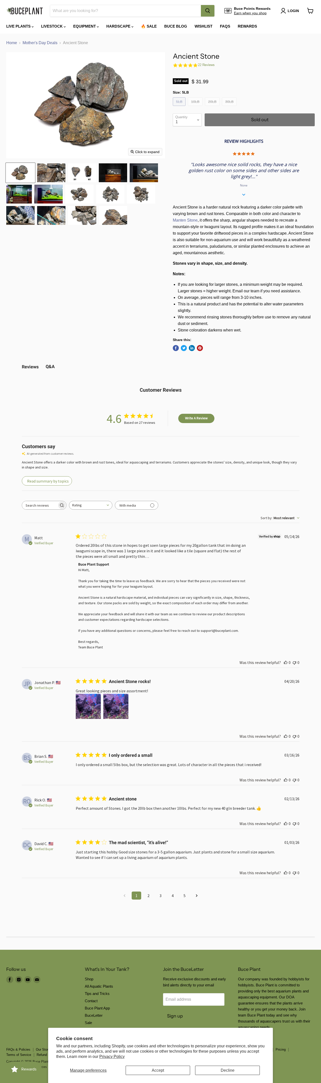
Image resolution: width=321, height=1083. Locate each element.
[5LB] (180, 107)
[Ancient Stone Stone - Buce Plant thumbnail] (20, 173)
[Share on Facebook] (176, 348)
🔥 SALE (149, 26)
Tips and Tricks (97, 993)
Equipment (85, 26)
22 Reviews (206, 65)
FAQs (225, 26)
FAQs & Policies (18, 1049)
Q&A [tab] (50, 366)
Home (11, 43)
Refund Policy (47, 1055)
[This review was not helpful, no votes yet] (294, 662)
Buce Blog (175, 26)
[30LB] (230, 107)
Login (293, 11)
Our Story (43, 1049)
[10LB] (196, 107)
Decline (227, 1070)
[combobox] (125, 11)
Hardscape (118, 26)
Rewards (247, 26)
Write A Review (196, 418)
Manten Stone (185, 220)
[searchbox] (39, 505)
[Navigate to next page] (196, 896)
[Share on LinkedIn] (192, 348)
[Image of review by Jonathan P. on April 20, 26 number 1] (88, 706)
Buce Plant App (97, 1008)
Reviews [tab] (30, 366)
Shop (89, 979)
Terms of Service (18, 1055)
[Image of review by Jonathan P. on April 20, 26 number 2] (115, 706)
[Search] (207, 11)
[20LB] (213, 107)
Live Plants (19, 26)
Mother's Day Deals (40, 43)
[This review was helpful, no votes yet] (285, 662)
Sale (88, 1023)
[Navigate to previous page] (124, 896)
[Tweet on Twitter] (184, 348)
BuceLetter (94, 1015)
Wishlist (203, 26)
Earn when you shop (250, 13)
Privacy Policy (112, 1056)
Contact (91, 1001)
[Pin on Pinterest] (200, 348)
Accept (158, 1070)
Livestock (52, 26)
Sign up (175, 1016)
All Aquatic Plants (99, 986)
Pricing (281, 1049)
